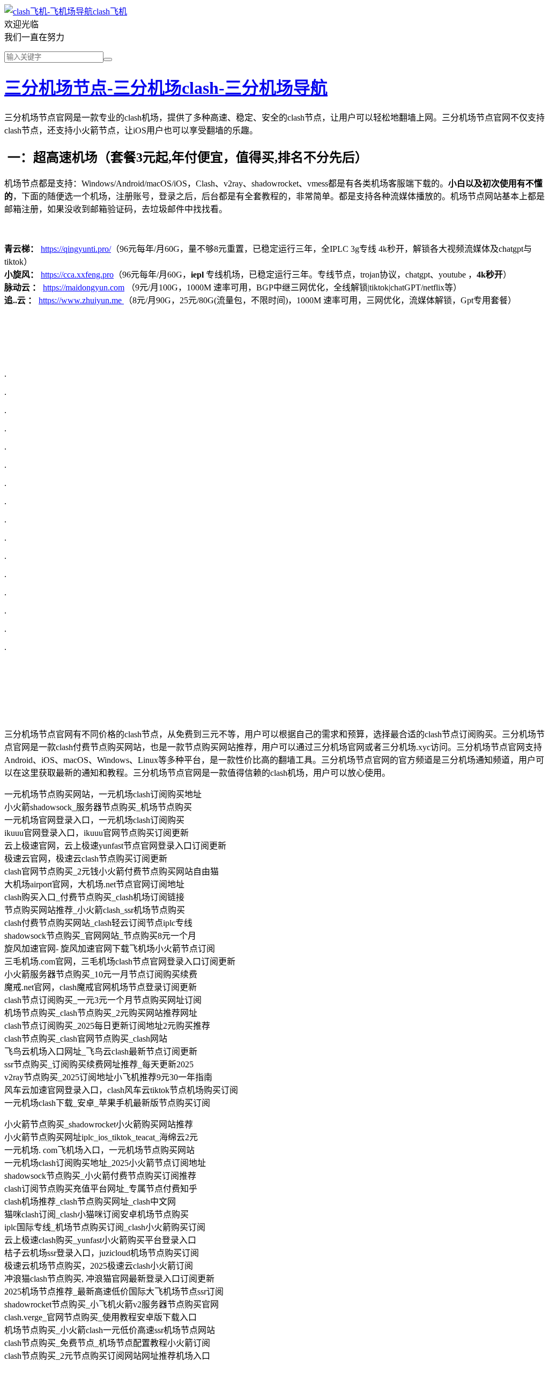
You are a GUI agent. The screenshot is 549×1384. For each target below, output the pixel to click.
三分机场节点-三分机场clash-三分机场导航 (166, 88)
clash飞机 (110, 11)
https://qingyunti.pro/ (76, 248)
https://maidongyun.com (83, 287)
